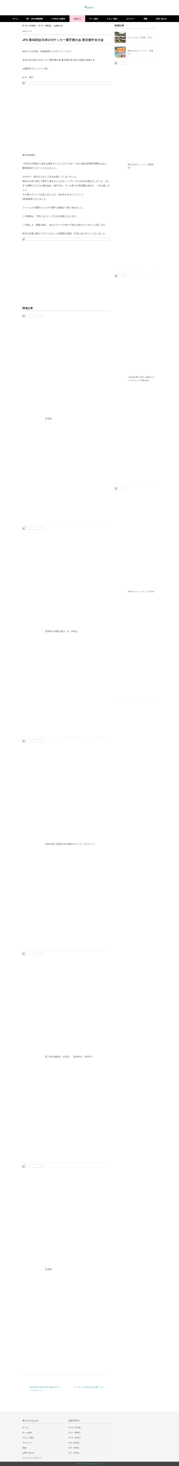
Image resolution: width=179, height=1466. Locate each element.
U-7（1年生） (75, 1452)
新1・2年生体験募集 (34, 18)
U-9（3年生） (75, 1442)
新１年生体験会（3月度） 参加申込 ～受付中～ (69, 1056)
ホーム (15, 18)
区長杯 (48, 418)
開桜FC (81, 1464)
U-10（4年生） (75, 1437)
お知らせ (77, 18)
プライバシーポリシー (32, 1457)
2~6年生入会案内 (58, 18)
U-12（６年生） (29, 25)
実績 (145, 18)
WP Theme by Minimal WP (93, 1464)
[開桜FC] (89, 7)
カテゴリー (130, 18)
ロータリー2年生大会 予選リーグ (88, 1387)
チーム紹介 (93, 18)
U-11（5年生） (46, 25)
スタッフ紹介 (112, 18)
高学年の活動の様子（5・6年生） (62, 631)
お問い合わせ (161, 18)
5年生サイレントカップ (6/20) (141, 591)
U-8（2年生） (75, 1447)
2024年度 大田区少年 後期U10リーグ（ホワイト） (70, 843)
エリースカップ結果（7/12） (140, 37)
